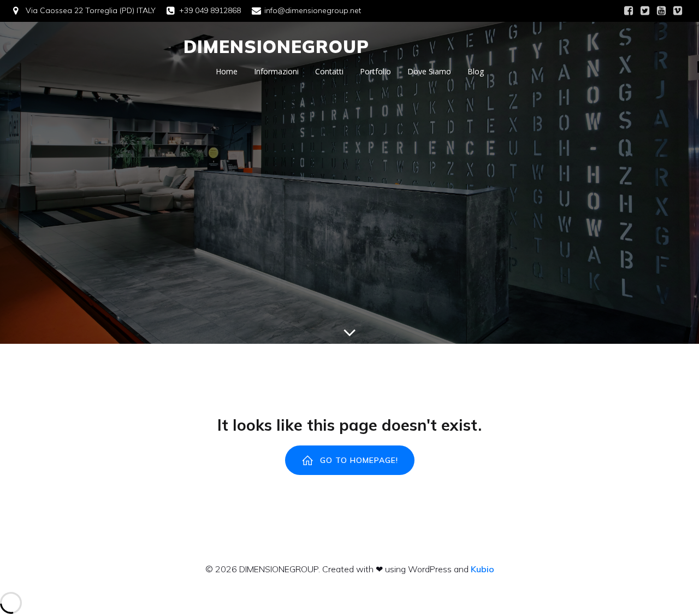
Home (227, 71)
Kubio (482, 569)
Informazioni (276, 71)
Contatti (329, 71)
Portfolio (375, 71)
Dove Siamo (429, 71)
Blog (475, 71)
